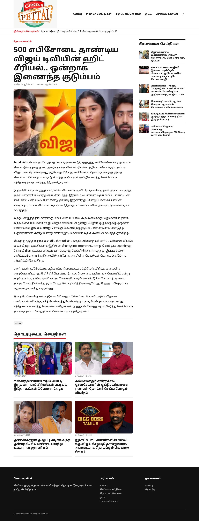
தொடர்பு (150, 489)
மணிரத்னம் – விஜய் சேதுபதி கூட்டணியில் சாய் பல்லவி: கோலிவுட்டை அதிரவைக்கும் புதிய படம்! (168, 90)
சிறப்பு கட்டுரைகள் (128, 13)
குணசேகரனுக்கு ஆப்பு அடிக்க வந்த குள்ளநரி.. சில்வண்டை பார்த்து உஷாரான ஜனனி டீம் (42, 444)
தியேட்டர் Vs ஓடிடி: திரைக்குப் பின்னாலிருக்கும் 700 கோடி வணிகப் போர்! (168, 130)
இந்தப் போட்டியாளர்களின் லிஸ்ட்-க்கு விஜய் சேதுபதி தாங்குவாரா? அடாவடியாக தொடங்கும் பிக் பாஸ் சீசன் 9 (102, 445)
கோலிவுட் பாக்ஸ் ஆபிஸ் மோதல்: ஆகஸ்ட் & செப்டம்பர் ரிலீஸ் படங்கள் (167, 104)
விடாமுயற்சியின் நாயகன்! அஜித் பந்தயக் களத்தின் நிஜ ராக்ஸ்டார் (168, 116)
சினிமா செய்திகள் (98, 13)
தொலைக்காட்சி (167, 13)
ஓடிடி (148, 13)
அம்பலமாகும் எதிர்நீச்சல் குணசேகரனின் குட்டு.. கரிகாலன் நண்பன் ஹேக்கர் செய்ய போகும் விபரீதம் (101, 386)
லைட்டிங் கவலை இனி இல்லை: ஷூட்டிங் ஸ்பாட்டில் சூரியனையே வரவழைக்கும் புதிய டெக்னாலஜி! (166, 73)
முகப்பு (77, 13)
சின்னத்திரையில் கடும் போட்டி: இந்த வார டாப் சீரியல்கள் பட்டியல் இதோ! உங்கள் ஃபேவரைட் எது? (40, 385)
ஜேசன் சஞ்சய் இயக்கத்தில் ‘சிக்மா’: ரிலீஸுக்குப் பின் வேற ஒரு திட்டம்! (79, 31)
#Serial (18, 323)
